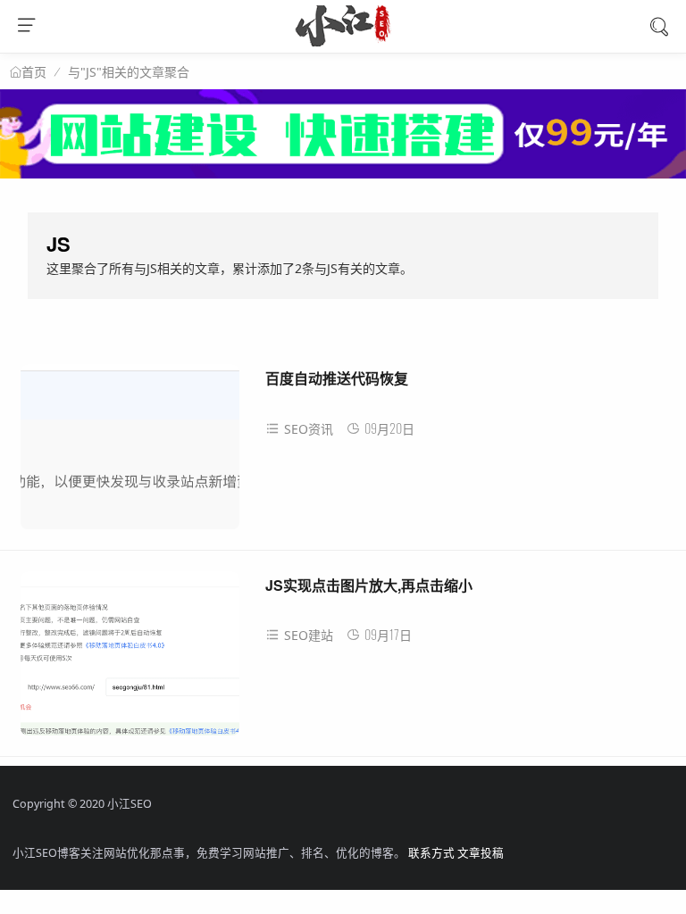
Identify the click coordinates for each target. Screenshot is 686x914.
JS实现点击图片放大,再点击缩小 (369, 585)
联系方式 (431, 852)
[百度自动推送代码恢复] (130, 453)
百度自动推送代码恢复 (336, 378)
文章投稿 (480, 852)
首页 (33, 72)
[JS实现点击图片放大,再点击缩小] (130, 660)
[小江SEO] (343, 41)
